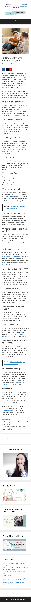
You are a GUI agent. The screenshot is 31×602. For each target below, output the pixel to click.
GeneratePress (21, 599)
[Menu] (15, 21)
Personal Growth (9, 419)
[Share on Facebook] (4, 69)
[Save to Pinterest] (10, 69)
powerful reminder (18, 105)
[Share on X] (7, 69)
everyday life (6, 264)
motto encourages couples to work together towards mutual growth (14, 149)
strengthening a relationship (11, 256)
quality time (9, 197)
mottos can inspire (8, 410)
